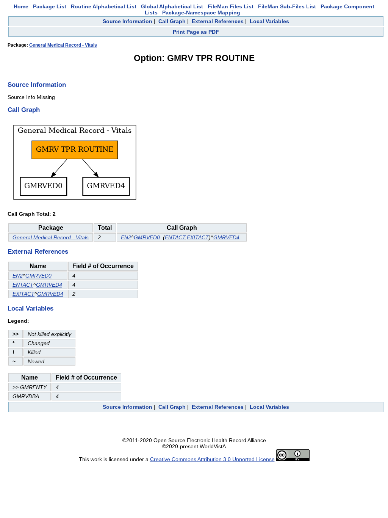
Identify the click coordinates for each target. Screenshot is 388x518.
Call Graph (172, 21)
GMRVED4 (226, 237)
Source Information (127, 21)
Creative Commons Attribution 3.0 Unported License (212, 459)
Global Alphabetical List (172, 6)
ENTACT (175, 237)
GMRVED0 (147, 237)
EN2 (126, 237)
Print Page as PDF (196, 32)
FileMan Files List (230, 6)
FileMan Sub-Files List (287, 6)
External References (218, 21)
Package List (49, 6)
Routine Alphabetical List (103, 6)
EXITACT (198, 237)
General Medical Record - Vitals (63, 45)
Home (21, 6)
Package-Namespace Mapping (201, 12)
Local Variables (269, 21)
